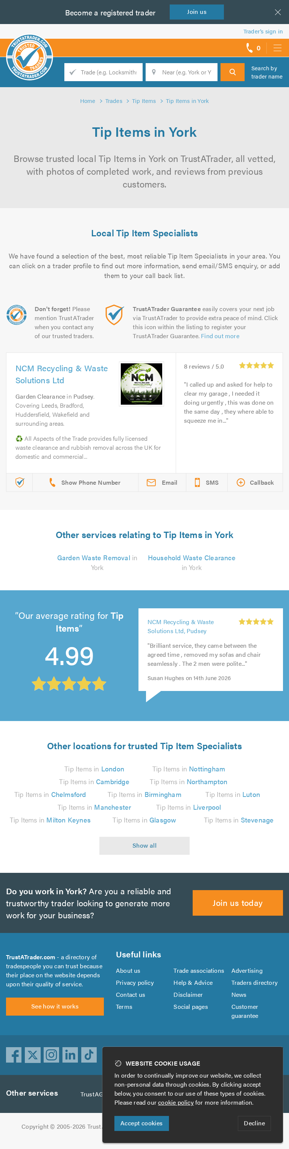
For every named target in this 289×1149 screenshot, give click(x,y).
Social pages (190, 1006)
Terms (124, 1006)
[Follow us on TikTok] (89, 1055)
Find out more (220, 335)
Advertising (247, 970)
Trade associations (198, 970)
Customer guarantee (245, 1011)
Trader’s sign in (263, 31)
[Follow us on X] (33, 1055)
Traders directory (254, 982)
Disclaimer (188, 994)
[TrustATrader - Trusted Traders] (29, 45)
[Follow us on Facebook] (14, 1055)
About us (128, 970)
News (239, 994)
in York (97, 562)
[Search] (233, 72)
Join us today (238, 902)
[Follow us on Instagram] (51, 1055)
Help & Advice (193, 982)
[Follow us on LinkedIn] (70, 1055)
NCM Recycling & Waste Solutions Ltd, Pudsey (181, 626)
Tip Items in (94, 768)
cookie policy (176, 1102)
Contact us (130, 994)
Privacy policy (135, 982)
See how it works (55, 1006)
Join (197, 11)
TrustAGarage (100, 1094)
